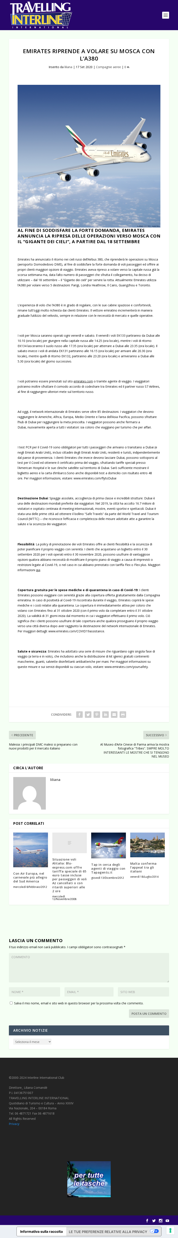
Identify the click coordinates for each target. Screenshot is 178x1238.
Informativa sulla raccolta (41, 1231)
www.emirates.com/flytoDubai (95, 478)
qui (38, 570)
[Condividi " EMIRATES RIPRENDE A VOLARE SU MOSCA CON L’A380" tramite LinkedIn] (105, 714)
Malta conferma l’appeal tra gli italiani (143, 867)
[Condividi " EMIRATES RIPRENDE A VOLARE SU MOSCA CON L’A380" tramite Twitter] (88, 714)
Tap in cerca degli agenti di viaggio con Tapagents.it (108, 868)
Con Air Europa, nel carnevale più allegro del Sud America (30, 877)
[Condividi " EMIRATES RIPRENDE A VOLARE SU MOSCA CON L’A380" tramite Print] (123, 714)
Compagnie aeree (108, 67)
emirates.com (83, 381)
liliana (68, 67)
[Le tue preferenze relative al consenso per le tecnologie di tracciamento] (170, 1230)
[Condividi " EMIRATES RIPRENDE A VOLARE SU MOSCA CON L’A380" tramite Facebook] (79, 714)
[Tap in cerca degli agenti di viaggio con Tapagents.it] (108, 845)
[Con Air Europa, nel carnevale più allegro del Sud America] (30, 850)
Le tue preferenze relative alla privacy (108, 1232)
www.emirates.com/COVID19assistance (76, 631)
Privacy (14, 1124)
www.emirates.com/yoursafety (126, 667)
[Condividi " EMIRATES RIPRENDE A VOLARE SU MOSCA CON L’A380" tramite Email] (114, 714)
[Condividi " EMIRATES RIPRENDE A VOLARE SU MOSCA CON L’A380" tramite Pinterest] (96, 714)
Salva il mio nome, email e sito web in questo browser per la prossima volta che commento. (78, 1003)
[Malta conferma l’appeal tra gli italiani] (147, 845)
